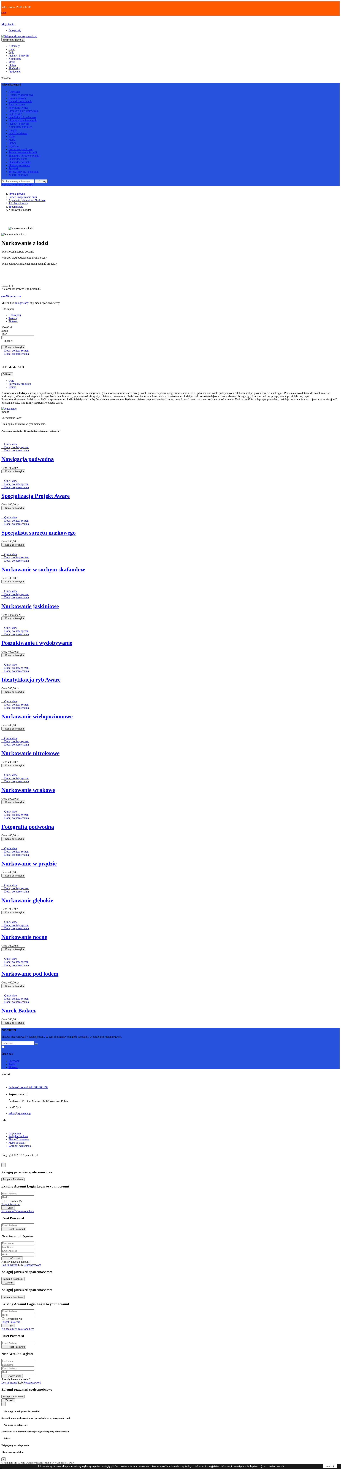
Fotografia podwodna (27, 827)
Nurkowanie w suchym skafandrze (43, 569)
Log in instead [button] (9, 1264)
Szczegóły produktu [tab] (20, 383)
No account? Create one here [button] (17, 1211)
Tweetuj (13, 318)
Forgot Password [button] (10, 1204)
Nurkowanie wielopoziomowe (37, 716)
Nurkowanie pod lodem (29, 974)
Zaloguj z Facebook (13, 1179)
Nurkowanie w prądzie (29, 863)
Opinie (12, 386)
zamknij (330, 1466)
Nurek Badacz (18, 1010)
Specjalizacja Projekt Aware (35, 496)
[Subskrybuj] (36, 1043)
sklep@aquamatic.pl (20, 1113)
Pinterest (13, 321)
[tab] (170, 296)
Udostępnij (15, 315)
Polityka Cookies (18, 1136)
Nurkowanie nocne (24, 937)
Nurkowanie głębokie (27, 900)
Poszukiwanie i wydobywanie (36, 643)
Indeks (5, 411)
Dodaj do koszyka (13, 347)
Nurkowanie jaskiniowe (30, 606)
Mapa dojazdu (17, 1142)
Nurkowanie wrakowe (28, 790)
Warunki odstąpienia (20, 1145)
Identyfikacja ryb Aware (31, 679)
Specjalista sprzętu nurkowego (38, 532)
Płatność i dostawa (19, 1139)
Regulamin (15, 1133)
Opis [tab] (11, 380)
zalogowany (21, 302)
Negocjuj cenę (11, 296)
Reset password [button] (32, 1264)
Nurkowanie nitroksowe (30, 753)
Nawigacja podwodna (27, 459)
